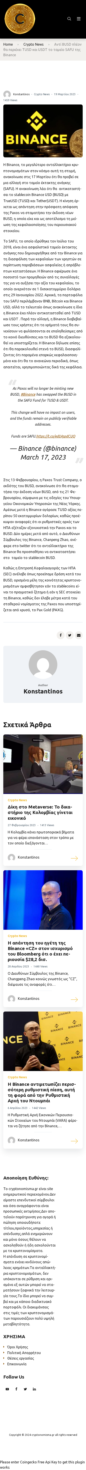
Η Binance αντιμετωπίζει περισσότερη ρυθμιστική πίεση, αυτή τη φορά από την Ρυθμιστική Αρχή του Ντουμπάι (42, 1092)
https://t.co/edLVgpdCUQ (55, 436)
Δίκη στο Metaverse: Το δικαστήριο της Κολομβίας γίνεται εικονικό (40, 812)
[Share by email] (79, 635)
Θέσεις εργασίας (20, 1358)
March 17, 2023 (43, 457)
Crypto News (33, 44)
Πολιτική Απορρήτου (24, 1353)
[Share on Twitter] (70, 635)
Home (8, 44)
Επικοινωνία (16, 1364)
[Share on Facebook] (61, 635)
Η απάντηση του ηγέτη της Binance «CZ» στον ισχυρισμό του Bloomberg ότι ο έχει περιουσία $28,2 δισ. (40, 951)
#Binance (28, 394)
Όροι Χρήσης (17, 1347)
